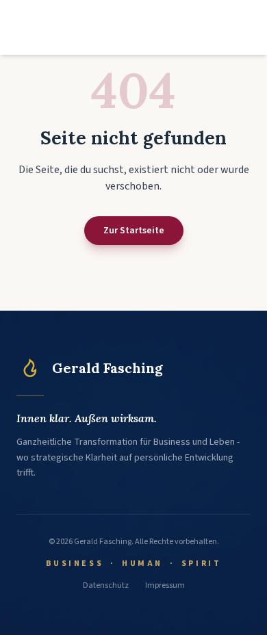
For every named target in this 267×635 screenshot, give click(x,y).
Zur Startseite (133, 230)
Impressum (165, 585)
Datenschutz (106, 585)
